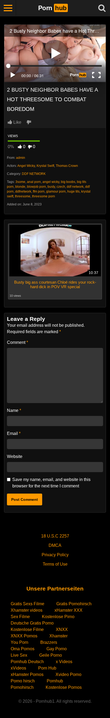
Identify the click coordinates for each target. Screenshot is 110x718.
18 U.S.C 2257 (55, 536)
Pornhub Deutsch (27, 661)
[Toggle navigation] (8, 8)
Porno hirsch (23, 681)
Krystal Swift (45, 166)
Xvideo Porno (68, 674)
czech (61, 187)
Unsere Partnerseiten (55, 588)
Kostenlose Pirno (58, 616)
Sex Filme (20, 616)
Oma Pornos (22, 648)
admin (20, 158)
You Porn (19, 642)
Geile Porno (50, 655)
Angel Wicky (26, 166)
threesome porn (43, 196)
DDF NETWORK (34, 174)
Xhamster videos (26, 610)
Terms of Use (55, 564)
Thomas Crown (67, 166)
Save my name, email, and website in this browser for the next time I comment (51, 482)
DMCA (55, 545)
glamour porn (56, 191)
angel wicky (50, 182)
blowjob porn (36, 187)
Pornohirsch (22, 687)
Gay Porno (56, 648)
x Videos (64, 661)
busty (51, 187)
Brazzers (48, 642)
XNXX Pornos (24, 636)
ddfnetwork (23, 191)
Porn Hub (47, 668)
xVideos (18, 668)
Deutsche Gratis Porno (32, 623)
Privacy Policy (55, 554)
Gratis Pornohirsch (74, 604)
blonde (20, 187)
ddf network (75, 187)
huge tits (73, 191)
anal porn (34, 182)
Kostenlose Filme (27, 629)
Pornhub (55, 681)
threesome (22, 196)
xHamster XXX (68, 610)
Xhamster (58, 636)
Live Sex (19, 655)
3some (20, 182)
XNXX (62, 629)
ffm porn (39, 191)
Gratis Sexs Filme (27, 604)
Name (14, 410)
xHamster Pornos (27, 674)
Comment (17, 342)
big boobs (68, 182)
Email (14, 433)
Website (14, 456)
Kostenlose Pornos (64, 687)
